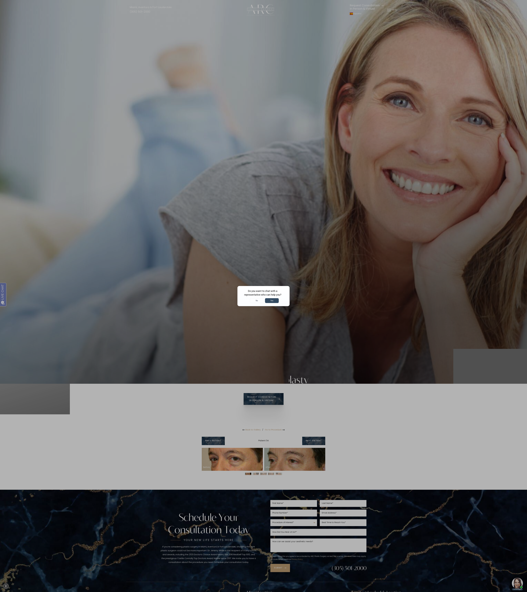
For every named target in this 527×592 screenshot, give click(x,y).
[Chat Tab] (263, 296)
